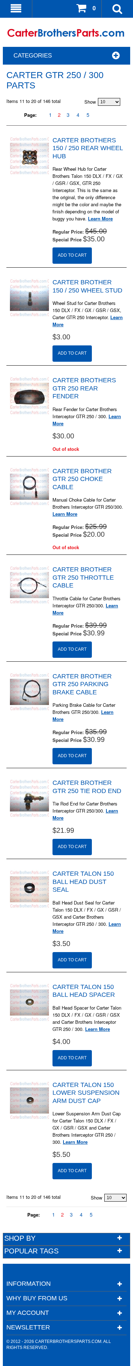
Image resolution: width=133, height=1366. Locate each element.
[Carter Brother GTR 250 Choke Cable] (29, 486)
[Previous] (41, 115)
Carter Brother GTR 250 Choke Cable (82, 479)
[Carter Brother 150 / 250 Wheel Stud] (29, 297)
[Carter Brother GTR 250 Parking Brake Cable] (29, 691)
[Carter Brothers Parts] (66, 33)
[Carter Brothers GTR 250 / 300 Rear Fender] (29, 395)
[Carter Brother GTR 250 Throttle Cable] (29, 585)
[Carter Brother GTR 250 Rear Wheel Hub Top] (29, 155)
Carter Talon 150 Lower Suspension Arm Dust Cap (86, 1092)
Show (90, 101)
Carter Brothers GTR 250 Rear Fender (84, 388)
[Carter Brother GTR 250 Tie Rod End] (29, 798)
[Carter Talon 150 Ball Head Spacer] (29, 1002)
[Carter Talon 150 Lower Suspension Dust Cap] (29, 1100)
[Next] (97, 115)
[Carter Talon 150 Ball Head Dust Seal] (29, 889)
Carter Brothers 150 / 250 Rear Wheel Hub (87, 148)
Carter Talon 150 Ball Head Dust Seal (83, 881)
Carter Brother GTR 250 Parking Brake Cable (82, 684)
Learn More (100, 218)
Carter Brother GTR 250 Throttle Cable (83, 577)
